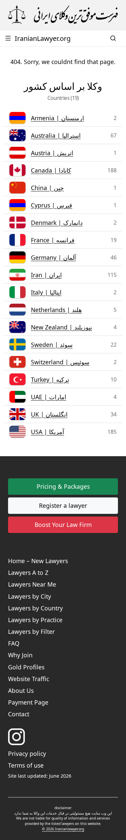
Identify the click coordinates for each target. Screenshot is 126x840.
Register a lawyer (63, 505)
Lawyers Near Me (32, 584)
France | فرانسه (53, 240)
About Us (21, 690)
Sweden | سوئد (52, 345)
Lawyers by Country (35, 608)
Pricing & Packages (63, 486)
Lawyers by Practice (35, 620)
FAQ (13, 643)
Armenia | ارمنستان (57, 118)
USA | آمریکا (47, 432)
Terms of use (26, 765)
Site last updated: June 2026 (39, 776)
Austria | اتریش (52, 153)
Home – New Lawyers (38, 561)
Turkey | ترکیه (50, 379)
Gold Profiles (26, 667)
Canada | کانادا (51, 170)
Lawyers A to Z (28, 572)
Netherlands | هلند (56, 310)
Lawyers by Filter (31, 631)
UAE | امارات (48, 397)
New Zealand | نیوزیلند (61, 327)
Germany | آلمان (53, 257)
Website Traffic (28, 679)
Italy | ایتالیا (46, 292)
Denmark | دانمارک (57, 223)
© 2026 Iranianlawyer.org (63, 829)
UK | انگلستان (49, 414)
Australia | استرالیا (56, 135)
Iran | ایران (46, 275)
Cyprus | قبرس (51, 205)
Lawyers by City (29, 596)
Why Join (20, 655)
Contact (18, 714)
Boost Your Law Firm (63, 525)
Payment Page (28, 702)
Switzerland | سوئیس (60, 362)
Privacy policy (27, 753)
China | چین (47, 188)
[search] (114, 38)
